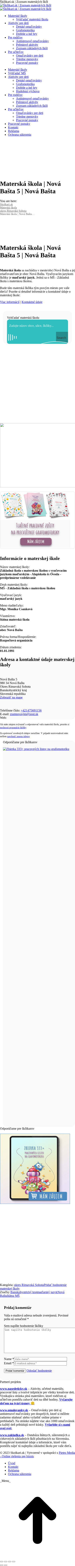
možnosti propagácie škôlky (13, 727)
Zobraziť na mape (11, 697)
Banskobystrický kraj (23, 1292)
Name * (9, 1359)
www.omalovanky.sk (14, 1410)
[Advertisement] (37, 383)
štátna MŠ (13, 1295)
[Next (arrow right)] (5, 1565)
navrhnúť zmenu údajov (18, 736)
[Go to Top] (37, 1557)
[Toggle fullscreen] (9, 1561)
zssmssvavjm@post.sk (24, 714)
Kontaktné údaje (32, 302)
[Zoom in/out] (13, 1561)
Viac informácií (9, 302)
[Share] (5, 1561)
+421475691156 (31, 710)
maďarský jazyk (47, 1292)
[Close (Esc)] (1, 1561)
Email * (9, 1363)
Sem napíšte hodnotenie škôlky (23, 1326)
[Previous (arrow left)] (1, 1565)
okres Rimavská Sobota (29, 1285)
